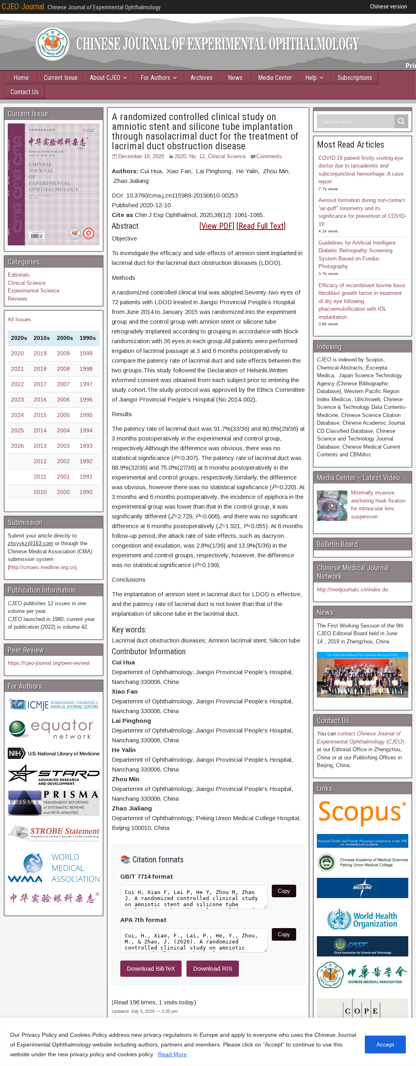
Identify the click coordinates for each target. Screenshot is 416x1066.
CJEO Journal (23, 6)
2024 (17, 415)
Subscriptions (355, 78)
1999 (86, 353)
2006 (63, 399)
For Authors (155, 78)
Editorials (19, 275)
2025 (17, 430)
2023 (17, 399)
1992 (86, 461)
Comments (269, 156)
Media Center (275, 78)
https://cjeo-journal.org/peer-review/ (49, 663)
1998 (86, 368)
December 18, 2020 (141, 156)
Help (311, 78)
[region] (208, 1042)
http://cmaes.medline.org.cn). (43, 567)
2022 (17, 384)
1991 (86, 476)
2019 (40, 353)
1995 (86, 415)
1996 (86, 399)
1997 (86, 384)
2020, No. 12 (190, 156)
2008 (63, 368)
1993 (86, 446)
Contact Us (25, 92)
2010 (40, 492)
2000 (63, 492)
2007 (63, 384)
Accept (385, 1044)
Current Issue (61, 78)
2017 (40, 384)
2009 (63, 353)
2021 (17, 368)
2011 (40, 476)
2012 (40, 461)
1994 (86, 430)
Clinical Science (227, 156)
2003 (63, 446)
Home (21, 78)
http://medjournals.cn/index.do (352, 590)
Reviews (18, 299)
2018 (40, 368)
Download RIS (212, 968)
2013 (40, 446)
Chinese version (388, 6)
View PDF (217, 226)
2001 (63, 476)
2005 (63, 415)
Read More (172, 1054)
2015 (40, 415)
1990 (86, 492)
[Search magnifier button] (401, 121)
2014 (40, 430)
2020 (17, 353)
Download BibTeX (151, 968)
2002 (63, 461)
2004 (63, 430)
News (235, 78)
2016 (40, 399)
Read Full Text (261, 226)
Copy (284, 891)
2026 (17, 446)
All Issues (19, 319)
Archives (201, 78)
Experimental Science (33, 291)
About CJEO (105, 78)
